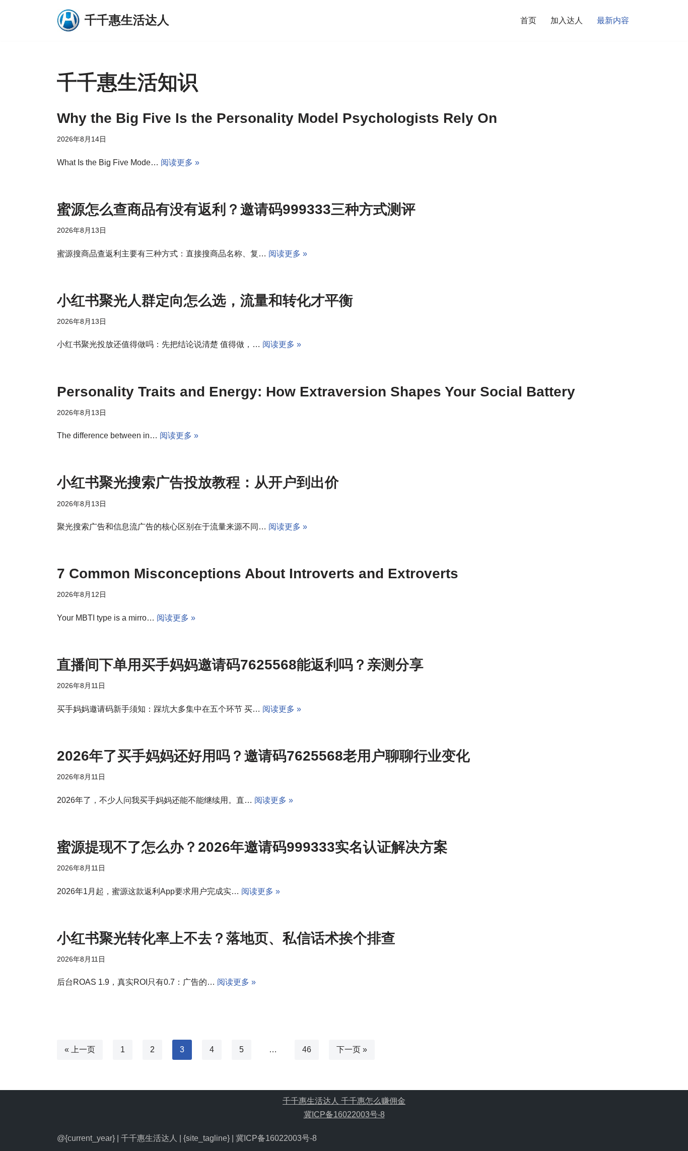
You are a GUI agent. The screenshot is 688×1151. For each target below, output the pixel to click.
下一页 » (351, 1049)
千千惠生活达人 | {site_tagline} (175, 1138)
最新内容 (613, 20)
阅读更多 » (180, 162)
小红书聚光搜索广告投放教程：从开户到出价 (198, 482)
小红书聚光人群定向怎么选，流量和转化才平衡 (205, 300)
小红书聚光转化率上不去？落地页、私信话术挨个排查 (226, 938)
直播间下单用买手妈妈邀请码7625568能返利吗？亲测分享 (240, 664)
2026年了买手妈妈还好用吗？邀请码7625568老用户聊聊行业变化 (263, 756)
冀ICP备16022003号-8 (344, 1114)
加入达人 (567, 20)
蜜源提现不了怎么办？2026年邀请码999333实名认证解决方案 (252, 847)
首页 (528, 20)
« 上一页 (79, 1049)
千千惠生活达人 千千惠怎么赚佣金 (344, 1101)
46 (306, 1049)
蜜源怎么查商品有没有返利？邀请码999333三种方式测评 (236, 209)
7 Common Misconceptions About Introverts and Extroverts (257, 573)
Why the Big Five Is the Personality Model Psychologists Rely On (277, 118)
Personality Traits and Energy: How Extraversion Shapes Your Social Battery (316, 391)
